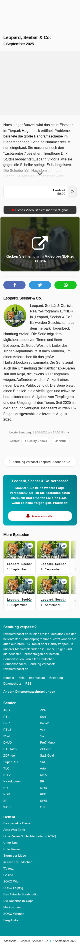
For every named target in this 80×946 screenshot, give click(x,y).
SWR (43, 800)
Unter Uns (10, 842)
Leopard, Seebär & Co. (22, 298)
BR (42, 781)
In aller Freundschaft (17, 862)
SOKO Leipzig (13, 888)
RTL (6, 716)
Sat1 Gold (47, 755)
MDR (43, 788)
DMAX (7, 742)
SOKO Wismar (13, 913)
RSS (28, 683)
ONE (43, 807)
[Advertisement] (40, 83)
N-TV (7, 775)
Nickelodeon (12, 781)
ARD (6, 710)
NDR (6, 794)
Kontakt (8, 677)
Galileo (8, 875)
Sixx (43, 736)
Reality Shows (36, 441)
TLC (6, 768)
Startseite (10, 941)
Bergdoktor (11, 920)
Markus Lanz (12, 907)
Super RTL (11, 762)
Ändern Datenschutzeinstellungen (29, 691)
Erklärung (56, 677)
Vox (42, 729)
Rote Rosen (11, 849)
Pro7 (6, 723)
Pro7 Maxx (47, 742)
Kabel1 (45, 723)
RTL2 (7, 729)
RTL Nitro (10, 749)
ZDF (43, 710)
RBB (43, 794)
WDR (7, 807)
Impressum (37, 677)
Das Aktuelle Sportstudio (20, 894)
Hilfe (21, 677)
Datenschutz (12, 683)
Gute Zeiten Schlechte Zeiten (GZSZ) (29, 836)
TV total (8, 868)
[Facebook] (14, 285)
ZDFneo (9, 755)
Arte (43, 768)
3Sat (6, 736)
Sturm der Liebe (14, 855)
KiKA (43, 775)
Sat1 (43, 716)
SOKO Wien (11, 881)
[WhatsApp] (65, 285)
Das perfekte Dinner (17, 823)
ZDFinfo (45, 749)
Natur (62, 441)
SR (5, 800)
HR (5, 788)
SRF (43, 762)
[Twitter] (40, 285)
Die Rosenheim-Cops (18, 901)
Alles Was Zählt (14, 829)
